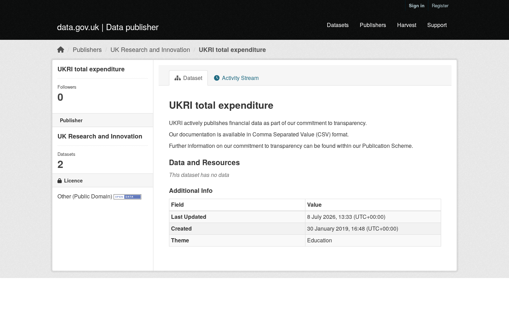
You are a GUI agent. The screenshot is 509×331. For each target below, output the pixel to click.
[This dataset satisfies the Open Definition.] (127, 196)
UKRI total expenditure (232, 49)
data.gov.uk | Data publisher (108, 26)
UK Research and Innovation (150, 49)
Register (440, 5)
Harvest (406, 25)
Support (437, 25)
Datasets (338, 25)
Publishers (373, 25)
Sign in (417, 5)
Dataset (192, 78)
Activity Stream (240, 78)
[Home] (60, 49)
